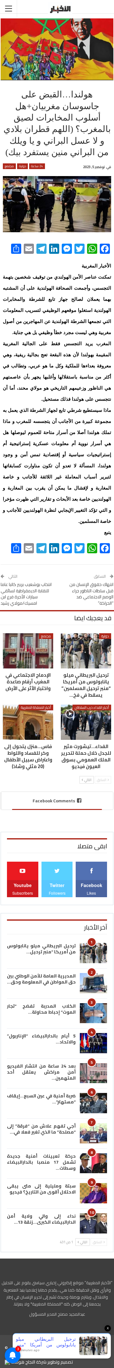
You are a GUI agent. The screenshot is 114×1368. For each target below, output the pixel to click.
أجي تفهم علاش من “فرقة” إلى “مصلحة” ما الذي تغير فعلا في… (41, 1129)
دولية (22, 166)
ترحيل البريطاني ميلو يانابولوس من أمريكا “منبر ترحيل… (41, 949)
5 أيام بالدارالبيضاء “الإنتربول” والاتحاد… (41, 1039)
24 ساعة (37, 166)
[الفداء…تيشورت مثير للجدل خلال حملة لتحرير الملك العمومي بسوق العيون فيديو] (86, 722)
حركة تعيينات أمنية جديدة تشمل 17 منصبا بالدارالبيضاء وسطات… (41, 1162)
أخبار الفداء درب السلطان (92, 707)
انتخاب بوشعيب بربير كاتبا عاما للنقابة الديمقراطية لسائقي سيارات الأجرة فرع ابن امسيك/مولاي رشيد (26, 593)
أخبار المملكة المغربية (36, 707)
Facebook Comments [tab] (54, 801)
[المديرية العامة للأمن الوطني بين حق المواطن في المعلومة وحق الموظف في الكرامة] (93, 983)
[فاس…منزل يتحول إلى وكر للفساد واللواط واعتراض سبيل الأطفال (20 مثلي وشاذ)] (28, 722)
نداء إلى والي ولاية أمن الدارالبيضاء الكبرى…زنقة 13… (41, 1219)
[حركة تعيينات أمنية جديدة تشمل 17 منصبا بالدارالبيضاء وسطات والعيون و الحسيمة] (93, 1163)
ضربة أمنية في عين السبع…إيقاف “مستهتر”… (41, 1099)
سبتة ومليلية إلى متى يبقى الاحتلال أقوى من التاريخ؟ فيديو (41, 1189)
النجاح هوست (22, 1362)
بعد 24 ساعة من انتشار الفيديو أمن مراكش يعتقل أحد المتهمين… (41, 1072)
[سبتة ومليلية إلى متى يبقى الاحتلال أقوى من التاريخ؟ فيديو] (93, 1193)
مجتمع (9, 166)
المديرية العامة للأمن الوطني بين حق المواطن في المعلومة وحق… (41, 979)
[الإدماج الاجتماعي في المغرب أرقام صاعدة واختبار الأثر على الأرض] (28, 650)
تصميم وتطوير (60, 1362)
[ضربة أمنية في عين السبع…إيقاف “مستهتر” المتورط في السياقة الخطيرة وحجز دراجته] (93, 1103)
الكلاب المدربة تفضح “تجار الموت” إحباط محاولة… (41, 1009)
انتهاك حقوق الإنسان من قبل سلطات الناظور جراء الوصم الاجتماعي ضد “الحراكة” (91, 593)
